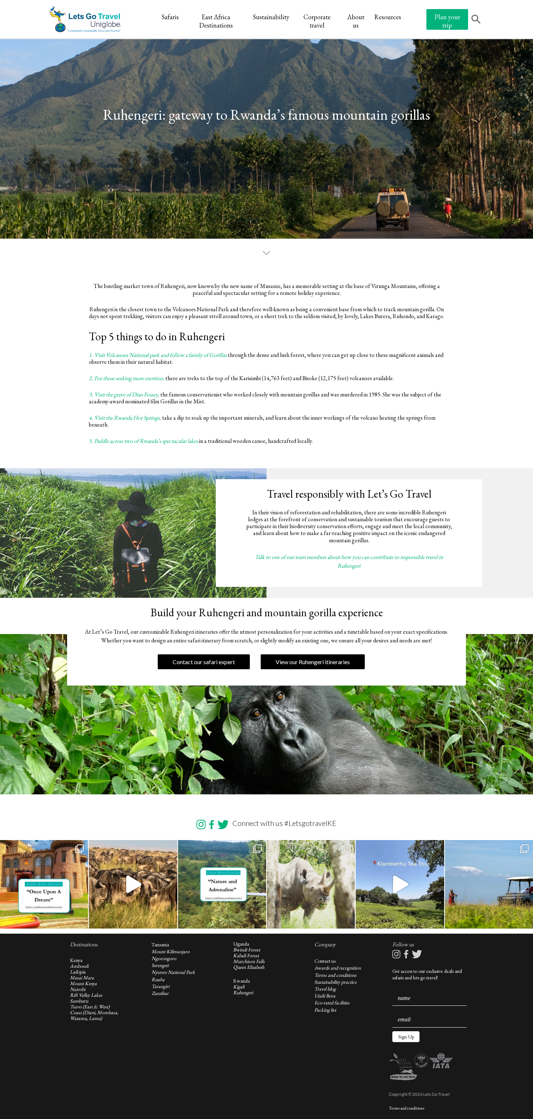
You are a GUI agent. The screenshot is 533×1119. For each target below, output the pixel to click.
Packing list (325, 1010)
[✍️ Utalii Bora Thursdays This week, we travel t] (44, 884)
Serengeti (160, 965)
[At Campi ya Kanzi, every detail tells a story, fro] (489, 884)
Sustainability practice (335, 982)
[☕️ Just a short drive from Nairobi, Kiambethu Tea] (400, 884)
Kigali (238, 986)
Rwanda (241, 981)
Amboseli (79, 966)
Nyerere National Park (173, 972)
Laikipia (78, 971)
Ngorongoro (164, 958)
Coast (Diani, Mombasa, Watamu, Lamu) (94, 1015)
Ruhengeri (243, 992)
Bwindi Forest (246, 949)
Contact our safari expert (204, 661)
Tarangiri (160, 986)
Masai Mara (82, 977)
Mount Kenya (83, 983)
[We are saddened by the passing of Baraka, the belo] (311, 884)
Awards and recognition (337, 967)
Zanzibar (160, 993)
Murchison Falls (249, 961)
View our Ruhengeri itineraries (313, 661)
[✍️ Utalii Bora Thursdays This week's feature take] (222, 884)
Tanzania (160, 944)
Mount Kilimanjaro (171, 951)
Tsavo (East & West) (90, 1006)
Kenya (76, 960)
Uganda (241, 944)
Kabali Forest (246, 955)
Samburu (79, 1000)
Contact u (324, 961)
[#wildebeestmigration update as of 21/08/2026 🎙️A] (133, 884)
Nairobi (77, 989)
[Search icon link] (476, 20)
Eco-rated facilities (332, 1002)
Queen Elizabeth (248, 967)
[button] (406, 1036)
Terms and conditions (335, 975)
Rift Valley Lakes (86, 995)
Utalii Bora (324, 995)
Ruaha (158, 979)
